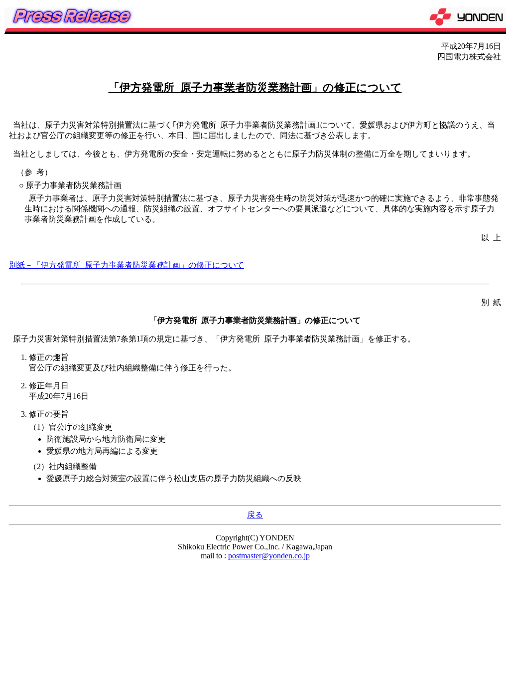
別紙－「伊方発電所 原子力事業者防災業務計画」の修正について (126, 265)
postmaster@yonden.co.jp (269, 555)
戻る (255, 515)
